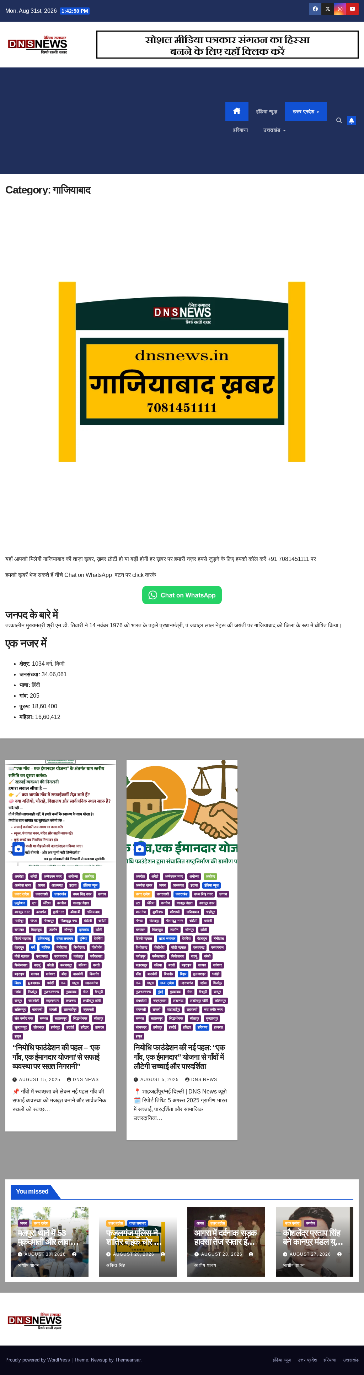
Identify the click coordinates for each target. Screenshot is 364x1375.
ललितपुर (20, 1009)
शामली (53, 1009)
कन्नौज (61, 903)
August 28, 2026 (134, 1254)
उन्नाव (102, 894)
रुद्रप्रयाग (52, 1001)
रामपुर (18, 1001)
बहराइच (19, 974)
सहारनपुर (60, 1018)
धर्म (33, 947)
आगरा (41, 885)
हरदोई (70, 1027)
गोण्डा (33, 921)
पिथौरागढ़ (79, 947)
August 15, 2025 (40, 1079)
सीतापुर (98, 1018)
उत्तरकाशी (42, 894)
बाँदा (63, 974)
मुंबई (160, 992)
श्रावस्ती (88, 1009)
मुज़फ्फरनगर (51, 992)
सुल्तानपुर (21, 1027)
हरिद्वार (85, 1027)
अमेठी (33, 876)
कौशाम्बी (75, 912)
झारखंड (84, 930)
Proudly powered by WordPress (38, 1360)
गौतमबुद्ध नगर (68, 921)
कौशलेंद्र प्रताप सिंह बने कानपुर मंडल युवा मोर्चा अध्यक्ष (312, 1241)
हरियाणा (240, 130)
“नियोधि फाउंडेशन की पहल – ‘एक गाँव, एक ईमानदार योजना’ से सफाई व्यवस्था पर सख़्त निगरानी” (56, 1057)
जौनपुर (68, 930)
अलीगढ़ (89, 876)
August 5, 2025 (160, 1079)
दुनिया (83, 938)
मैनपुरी (99, 992)
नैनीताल (62, 947)
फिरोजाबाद (21, 965)
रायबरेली (33, 1001)
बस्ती (96, 965)
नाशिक (46, 947)
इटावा (72, 885)
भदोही (50, 983)
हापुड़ (18, 1036)
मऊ (63, 983)
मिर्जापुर (32, 992)
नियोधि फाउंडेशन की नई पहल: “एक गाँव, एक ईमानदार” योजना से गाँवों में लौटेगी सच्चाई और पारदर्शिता (179, 1057)
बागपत (35, 974)
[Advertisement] (115, 120)
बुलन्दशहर (34, 983)
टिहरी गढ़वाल (23, 938)
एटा (34, 903)
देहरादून (19, 947)
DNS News (86, 1079)
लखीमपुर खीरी (92, 1001)
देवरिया (98, 938)
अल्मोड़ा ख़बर (23, 885)
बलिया (82, 965)
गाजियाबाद (93, 912)
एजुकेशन (20, 903)
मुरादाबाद (71, 992)
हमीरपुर (55, 1027)
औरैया (46, 903)
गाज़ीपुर (19, 921)
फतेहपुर (78, 956)
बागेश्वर (50, 974)
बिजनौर (94, 974)
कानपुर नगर (22, 912)
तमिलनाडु (44, 938)
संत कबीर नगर (24, 1018)
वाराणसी (37, 1009)
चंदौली (88, 921)
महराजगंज (91, 983)
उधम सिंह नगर (82, 894)
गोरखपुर (49, 921)
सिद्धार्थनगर (80, 1018)
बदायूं (37, 965)
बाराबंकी (78, 974)
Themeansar (127, 1360)
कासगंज (41, 912)
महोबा (18, 992)
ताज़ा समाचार (65, 938)
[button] (339, 121)
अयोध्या (73, 876)
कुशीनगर (58, 912)
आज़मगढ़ (57, 885)
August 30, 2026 (46, 1254)
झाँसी (99, 930)
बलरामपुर (66, 965)
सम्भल (44, 1018)
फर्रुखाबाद (96, 956)
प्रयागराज (60, 956)
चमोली (102, 921)
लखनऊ (71, 1001)
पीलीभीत (97, 947)
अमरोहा (19, 876)
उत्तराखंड (272, 130)
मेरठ (85, 992)
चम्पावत (19, 930)
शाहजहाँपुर (70, 1009)
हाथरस (99, 1027)
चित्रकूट (36, 930)
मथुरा (75, 983)
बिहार (18, 983)
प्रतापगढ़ (42, 956)
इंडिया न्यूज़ (267, 111)
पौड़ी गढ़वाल (22, 956)
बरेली (50, 965)
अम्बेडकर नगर (52, 876)
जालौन (53, 930)
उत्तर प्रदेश (304, 111)
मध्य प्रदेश (167, 983)
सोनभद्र (38, 1027)
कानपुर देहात (81, 903)
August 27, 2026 (311, 1254)
